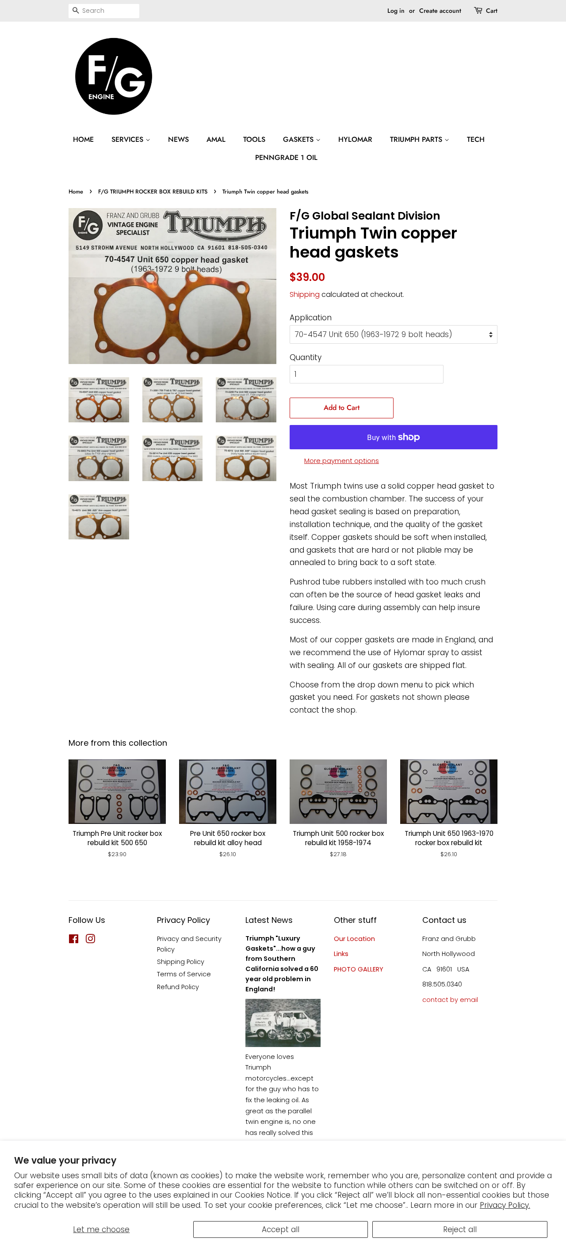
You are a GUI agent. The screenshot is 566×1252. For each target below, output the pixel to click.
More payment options (341, 460)
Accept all (280, 1229)
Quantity (305, 357)
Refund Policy (178, 987)
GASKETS (299, 139)
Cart (491, 10)
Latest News (269, 920)
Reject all (460, 1229)
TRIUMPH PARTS (417, 139)
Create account (440, 10)
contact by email (450, 999)
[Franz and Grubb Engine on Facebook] (74, 940)
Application (311, 317)
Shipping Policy (180, 961)
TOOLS (254, 139)
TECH (476, 139)
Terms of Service (184, 974)
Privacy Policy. (505, 1205)
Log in (396, 10)
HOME (83, 139)
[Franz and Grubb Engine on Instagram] (90, 940)
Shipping (305, 294)
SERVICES (128, 139)
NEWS (178, 139)
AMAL (216, 139)
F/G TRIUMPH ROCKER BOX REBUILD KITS (152, 191)
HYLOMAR (355, 139)
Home (76, 191)
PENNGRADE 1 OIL (286, 157)
